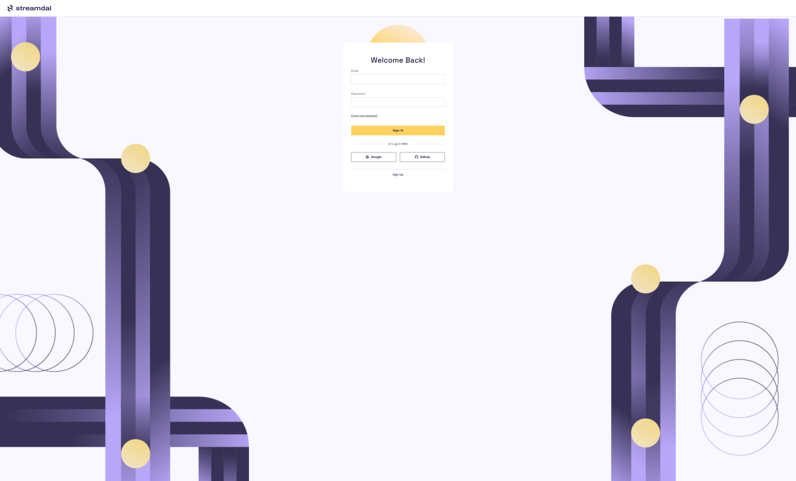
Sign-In (398, 130)
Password (358, 93)
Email (354, 71)
